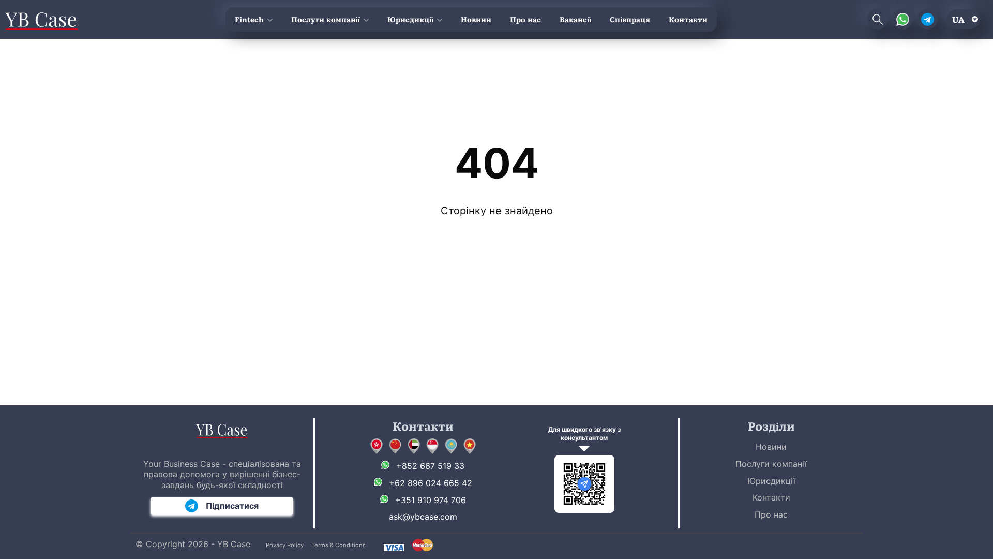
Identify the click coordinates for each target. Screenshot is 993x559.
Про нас (525, 19)
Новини (476, 19)
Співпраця (630, 19)
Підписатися (232, 506)
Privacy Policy (285, 545)
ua (958, 19)
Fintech (249, 19)
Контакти (688, 19)
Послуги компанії (325, 19)
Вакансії (575, 19)
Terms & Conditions (338, 545)
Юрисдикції (410, 19)
